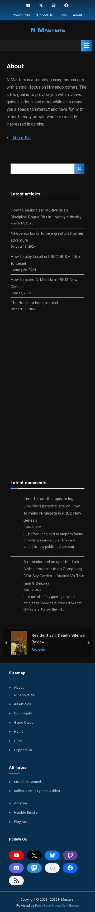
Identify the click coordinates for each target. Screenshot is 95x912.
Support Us (44, 15)
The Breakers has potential (34, 302)
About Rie (21, 137)
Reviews (38, 649)
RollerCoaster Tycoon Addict (37, 791)
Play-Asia (21, 821)
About (77, 15)
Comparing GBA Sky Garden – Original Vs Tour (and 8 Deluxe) (53, 576)
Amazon (20, 803)
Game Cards (23, 722)
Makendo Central (27, 782)
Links (63, 15)
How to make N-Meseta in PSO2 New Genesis (52, 513)
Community (21, 15)
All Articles (22, 704)
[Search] (79, 169)
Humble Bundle (26, 812)
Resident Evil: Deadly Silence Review (58, 638)
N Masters (47, 29)
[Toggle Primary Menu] (86, 45)
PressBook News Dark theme (57, 906)
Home (18, 731)
